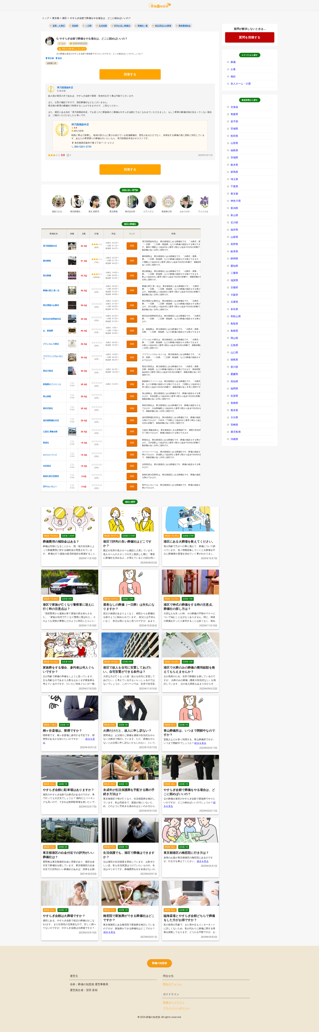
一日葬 (88, 26)
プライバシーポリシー (176, 1008)
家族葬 (75, 26)
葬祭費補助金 (185, 26)
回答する (130, 74)
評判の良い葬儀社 (122, 26)
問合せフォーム (172, 984)
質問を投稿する (250, 37)
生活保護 (103, 26)
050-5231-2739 (82, 146)
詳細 (132, 245)
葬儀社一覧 (143, 26)
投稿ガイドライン (173, 1002)
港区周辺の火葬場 (163, 26)
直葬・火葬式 (59, 26)
